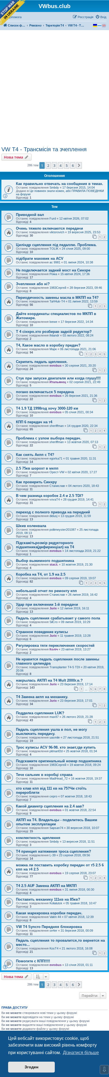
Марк (53, 349)
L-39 (52, 855)
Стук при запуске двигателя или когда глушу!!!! (58, 378)
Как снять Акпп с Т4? (35, 455)
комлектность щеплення (38, 838)
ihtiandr (54, 335)
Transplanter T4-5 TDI (64, 667)
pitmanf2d (56, 751)
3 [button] (54, 165)
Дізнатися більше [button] (81, 1052)
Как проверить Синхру (36, 482)
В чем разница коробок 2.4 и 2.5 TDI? (49, 496)
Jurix (53, 608)
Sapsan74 (56, 828)
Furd (52, 218)
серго (53, 796)
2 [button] (48, 165)
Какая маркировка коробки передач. (49, 913)
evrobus (55, 365)
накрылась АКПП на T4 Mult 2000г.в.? (49, 680)
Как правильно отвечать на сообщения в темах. (59, 184)
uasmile (54, 737)
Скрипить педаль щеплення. (42, 362)
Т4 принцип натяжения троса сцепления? (53, 851)
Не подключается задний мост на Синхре (53, 270)
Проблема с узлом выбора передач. (48, 438)
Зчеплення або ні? (33, 284)
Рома (53, 274)
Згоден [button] (31, 1067)
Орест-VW (56, 472)
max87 (54, 716)
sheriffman (56, 425)
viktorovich (56, 232)
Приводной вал (30, 215)
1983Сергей (57, 287)
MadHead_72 (58, 778)
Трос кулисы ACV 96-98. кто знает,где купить (56, 747)
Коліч (53, 649)
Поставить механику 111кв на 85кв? (48, 899)
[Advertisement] (54, 89)
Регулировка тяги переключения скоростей (55, 645)
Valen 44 (55, 917)
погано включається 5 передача (45, 392)
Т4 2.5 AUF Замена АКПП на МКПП (46, 886)
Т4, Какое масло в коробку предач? (48, 345)
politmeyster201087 (62, 529)
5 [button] (67, 165)
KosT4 (53, 948)
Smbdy (54, 187)
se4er (53, 930)
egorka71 (55, 458)
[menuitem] (100, 17)
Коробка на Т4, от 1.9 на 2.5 (40, 574)
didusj (53, 516)
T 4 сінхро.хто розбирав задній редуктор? (54, 332)
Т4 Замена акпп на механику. (42, 697)
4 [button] (60, 165)
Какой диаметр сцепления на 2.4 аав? (50, 806)
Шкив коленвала (31, 526)
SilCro (53, 622)
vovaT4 (54, 499)
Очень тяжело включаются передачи (49, 228)
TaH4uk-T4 (57, 301)
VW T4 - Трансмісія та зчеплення (44, 149)
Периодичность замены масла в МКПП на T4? (57, 297)
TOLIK (53, 248)
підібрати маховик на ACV (39, 258)
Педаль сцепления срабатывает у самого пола (58, 618)
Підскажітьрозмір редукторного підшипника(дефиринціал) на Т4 (45, 545)
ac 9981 (54, 262)
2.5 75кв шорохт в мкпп (37, 468)
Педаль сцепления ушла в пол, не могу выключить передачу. (51, 731)
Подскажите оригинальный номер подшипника (58, 761)
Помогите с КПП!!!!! (33, 961)
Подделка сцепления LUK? (40, 713)
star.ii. (53, 564)
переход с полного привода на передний (53, 512)
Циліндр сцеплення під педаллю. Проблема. (56, 245)
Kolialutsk (55, 903)
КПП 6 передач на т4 (34, 422)
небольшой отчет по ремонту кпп (46, 591)
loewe (53, 321)
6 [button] (73, 165)
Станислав (57, 485)
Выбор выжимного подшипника (45, 561)
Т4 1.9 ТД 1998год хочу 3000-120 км (47, 408)
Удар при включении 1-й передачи (47, 604)
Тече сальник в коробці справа (44, 775)
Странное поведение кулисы (42, 632)
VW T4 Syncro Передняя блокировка (49, 927)
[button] (79, 165)
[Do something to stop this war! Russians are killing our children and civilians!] (12, 12)
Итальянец (57, 382)
